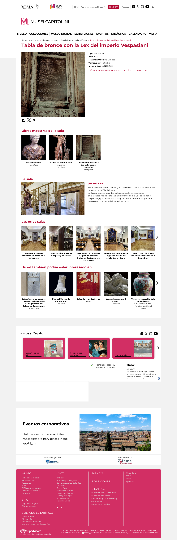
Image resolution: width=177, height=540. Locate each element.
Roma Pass (62, 488)
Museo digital (61, 33)
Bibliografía (27, 519)
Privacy (87, 533)
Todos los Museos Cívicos (92, 7)
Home (24, 40)
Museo (22, 33)
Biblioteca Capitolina (31, 521)
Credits (124, 533)
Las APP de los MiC (65, 493)
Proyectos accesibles (100, 504)
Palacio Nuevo (67, 40)
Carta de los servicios (31, 491)
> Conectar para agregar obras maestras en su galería (117, 70)
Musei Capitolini (50, 21)
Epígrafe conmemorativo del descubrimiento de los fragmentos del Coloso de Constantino (34, 302)
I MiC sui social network (77, 354)
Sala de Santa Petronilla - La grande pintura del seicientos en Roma (116, 255)
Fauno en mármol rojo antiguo (61, 163)
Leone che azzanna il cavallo (116, 300)
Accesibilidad (63, 498)
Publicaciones (28, 516)
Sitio (25, 500)
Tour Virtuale (121, 355)
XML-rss (154, 533)
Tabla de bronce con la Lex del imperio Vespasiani (88, 164)
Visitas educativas (65, 491)
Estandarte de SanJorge (88, 299)
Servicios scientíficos (38, 513)
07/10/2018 (141, 374)
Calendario (137, 33)
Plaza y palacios (29, 506)
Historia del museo (30, 478)
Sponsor (130, 481)
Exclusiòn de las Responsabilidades (105, 533)
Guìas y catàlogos (64, 496)
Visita (153, 33)
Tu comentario (63, 501)
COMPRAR (113, 7)
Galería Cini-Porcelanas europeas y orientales (61, 254)
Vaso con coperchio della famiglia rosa (143, 300)
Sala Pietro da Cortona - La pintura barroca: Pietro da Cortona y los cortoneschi (88, 256)
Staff (24, 485)
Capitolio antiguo (30, 503)
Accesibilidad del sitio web (139, 533)
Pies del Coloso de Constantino (61, 300)
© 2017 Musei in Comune (70, 533)
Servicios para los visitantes (69, 483)
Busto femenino (33, 162)
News (128, 476)
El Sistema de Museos (31, 488)
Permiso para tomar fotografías (36, 524)
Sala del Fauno (81, 40)
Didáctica (118, 33)
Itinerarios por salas (50, 40)
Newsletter (27, 493)
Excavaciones (28, 480)
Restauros (26, 483)
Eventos (102, 33)
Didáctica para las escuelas (103, 493)
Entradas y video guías (67, 480)
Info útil (60, 478)
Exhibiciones (83, 33)
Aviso (128, 478)
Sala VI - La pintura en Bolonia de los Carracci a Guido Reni (143, 255)
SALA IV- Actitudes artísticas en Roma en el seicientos (33, 255)
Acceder (125, 7)
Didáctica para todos (100, 496)
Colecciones (38, 33)
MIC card (61, 485)
